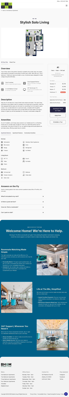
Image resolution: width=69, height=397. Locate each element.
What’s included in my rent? (10, 196)
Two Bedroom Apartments (8, 377)
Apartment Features (18, 133)
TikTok (61, 379)
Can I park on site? (7, 212)
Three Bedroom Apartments (8, 379)
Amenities (3, 383)
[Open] (66, 5)
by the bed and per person (58, 74)
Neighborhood (4, 386)
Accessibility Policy (42, 394)
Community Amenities (29, 133)
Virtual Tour (12, 62)
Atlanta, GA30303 (46, 377)
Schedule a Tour (58, 122)
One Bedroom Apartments (8, 374)
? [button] (54, 86)
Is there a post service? (8, 202)
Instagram (62, 374)
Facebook (62, 377)
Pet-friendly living (58, 76)
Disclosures (64, 394)
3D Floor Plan (4, 62)
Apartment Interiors (6, 133)
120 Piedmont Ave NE (47, 374)
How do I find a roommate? (9, 207)
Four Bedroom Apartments (8, 381)
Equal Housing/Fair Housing (54, 394)
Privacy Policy (33, 394)
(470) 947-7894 (64, 1)
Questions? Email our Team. (58, 109)
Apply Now (58, 115)
